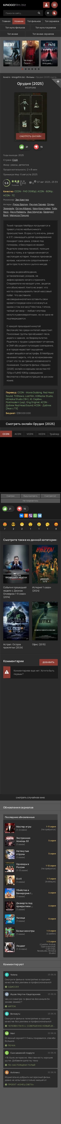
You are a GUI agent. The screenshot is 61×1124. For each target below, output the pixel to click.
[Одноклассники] (26, 516)
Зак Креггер (22, 199)
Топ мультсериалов (45, 27)
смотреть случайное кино (30, 797)
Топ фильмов (34, 21)
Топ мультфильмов (15, 27)
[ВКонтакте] (21, 516)
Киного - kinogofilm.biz (14, 77)
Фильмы (30, 77)
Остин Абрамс (23, 208)
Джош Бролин (20, 204)
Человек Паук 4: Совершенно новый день (32, 1025)
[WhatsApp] (35, 516)
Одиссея (13, 986)
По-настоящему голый (21, 1065)
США (15, 159)
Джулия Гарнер (37, 204)
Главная (6, 21)
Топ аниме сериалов (43, 33)
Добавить (48, 662)
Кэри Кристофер (42, 208)
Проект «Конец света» (21, 1084)
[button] (22, 69)
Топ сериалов (52, 21)
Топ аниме (12, 33)
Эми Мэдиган (34, 211)
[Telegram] (40, 516)
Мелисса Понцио (19, 215)
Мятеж (12, 1006)
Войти (46, 5)
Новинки (18, 21)
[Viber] (31, 516)
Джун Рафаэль (18, 211)
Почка (11, 1045)
